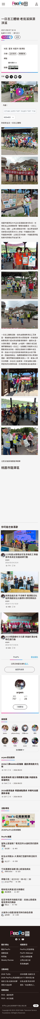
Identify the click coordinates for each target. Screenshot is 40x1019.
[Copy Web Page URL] (19, 76)
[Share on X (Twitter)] (11, 76)
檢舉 (17, 37)
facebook (16, 939)
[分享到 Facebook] (7, 76)
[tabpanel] (19, 663)
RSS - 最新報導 (7, 995)
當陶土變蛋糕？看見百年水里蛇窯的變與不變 (19, 844)
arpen (7, 560)
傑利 (35, 733)
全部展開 (19, 750)
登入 (26, 663)
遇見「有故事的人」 (28, 985)
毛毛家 (7, 849)
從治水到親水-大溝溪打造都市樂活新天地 (19, 857)
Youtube (23, 939)
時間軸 (4, 956)
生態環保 (12, 54)
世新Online (8, 872)
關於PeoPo (5, 949)
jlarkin (5, 733)
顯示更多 (11, 63)
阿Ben (7, 905)
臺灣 (10, 49)
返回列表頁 (19, 670)
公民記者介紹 (25, 960)
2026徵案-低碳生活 (27, 974)
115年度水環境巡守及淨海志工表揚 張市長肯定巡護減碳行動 (21, 555)
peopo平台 (9, 882)
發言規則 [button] (34, 657)
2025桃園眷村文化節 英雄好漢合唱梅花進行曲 (21, 638)
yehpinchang (15, 733)
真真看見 (8, 892)
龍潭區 (22, 49)
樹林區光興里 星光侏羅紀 (12, 889)
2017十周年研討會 (27, 977)
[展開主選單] (3, 4)
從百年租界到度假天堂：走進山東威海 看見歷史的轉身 (18, 901)
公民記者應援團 (26, 956)
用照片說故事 (6, 985)
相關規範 (4, 953)
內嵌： (5, 105)
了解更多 (20, 707)
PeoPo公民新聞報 (27, 949)
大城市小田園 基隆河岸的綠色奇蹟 (17, 912)
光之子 (7, 861)
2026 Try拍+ (6, 974)
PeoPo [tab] (16, 657)
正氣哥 (7, 915)
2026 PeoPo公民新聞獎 (10, 977)
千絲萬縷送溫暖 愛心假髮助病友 (16, 868)
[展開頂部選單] (36, 4)
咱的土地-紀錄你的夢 (9, 981)
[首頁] (20, 4)
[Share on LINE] (15, 76)
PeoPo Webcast (26, 953)
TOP (35, 1006)
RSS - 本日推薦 (7, 998)
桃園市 (16, 49)
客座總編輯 (24, 963)
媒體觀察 (22, 54)
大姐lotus (25, 733)
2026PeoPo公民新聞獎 (11, 829)
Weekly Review (7, 960)
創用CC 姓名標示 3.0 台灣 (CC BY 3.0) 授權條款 (13, 67)
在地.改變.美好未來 (27, 981)
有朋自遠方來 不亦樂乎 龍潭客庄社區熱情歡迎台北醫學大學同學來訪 (21, 596)
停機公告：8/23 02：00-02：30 (16, 879)
